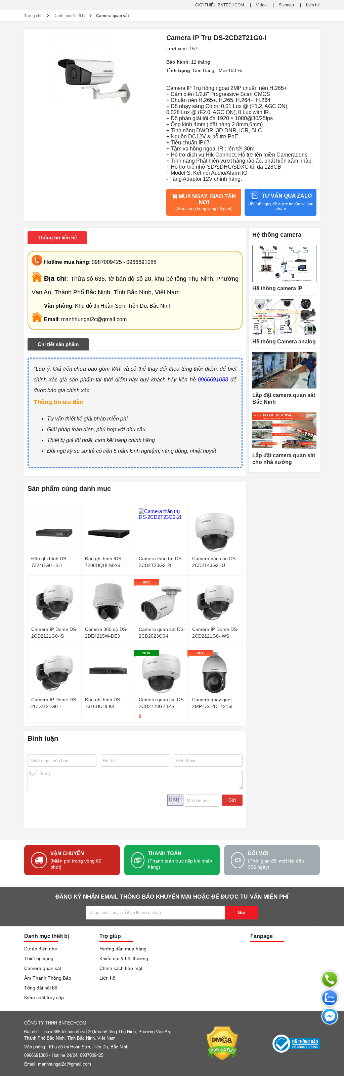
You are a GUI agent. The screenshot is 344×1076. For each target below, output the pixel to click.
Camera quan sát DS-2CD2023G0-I (162, 633)
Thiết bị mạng (38, 958)
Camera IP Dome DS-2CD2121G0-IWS (215, 633)
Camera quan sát (112, 15)
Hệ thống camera (276, 234)
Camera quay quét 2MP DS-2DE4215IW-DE (215, 703)
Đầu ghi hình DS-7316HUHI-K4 (103, 703)
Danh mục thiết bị (69, 15)
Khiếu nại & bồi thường (123, 958)
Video (261, 5)
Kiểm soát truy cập (44, 997)
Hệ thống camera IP (277, 288)
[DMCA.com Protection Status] (222, 1044)
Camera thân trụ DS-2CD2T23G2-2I (161, 562)
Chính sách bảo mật (120, 968)
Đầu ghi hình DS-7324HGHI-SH (49, 562)
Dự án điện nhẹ (40, 948)
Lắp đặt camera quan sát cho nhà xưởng (283, 458)
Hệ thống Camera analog (284, 341)
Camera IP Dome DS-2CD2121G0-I (54, 703)
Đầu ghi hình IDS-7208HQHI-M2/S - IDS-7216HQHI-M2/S (107, 562)
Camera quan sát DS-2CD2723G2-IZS (162, 703)
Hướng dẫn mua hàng (122, 948)
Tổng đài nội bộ (40, 987)
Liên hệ (313, 5)
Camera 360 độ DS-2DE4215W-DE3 (106, 633)
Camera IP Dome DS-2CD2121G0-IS (54, 633)
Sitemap (286, 5)
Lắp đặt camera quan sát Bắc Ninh (283, 398)
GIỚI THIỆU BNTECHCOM (219, 5)
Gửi (232, 800)
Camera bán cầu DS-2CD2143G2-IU (214, 562)
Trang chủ (33, 15)
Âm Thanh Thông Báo (47, 978)
